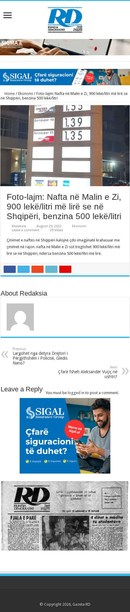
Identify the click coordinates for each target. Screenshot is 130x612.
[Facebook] (53, 597)
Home (9, 93)
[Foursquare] (76, 597)
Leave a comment (25, 230)
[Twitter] (59, 597)
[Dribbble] (70, 597)
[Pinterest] (65, 597)
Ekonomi (25, 93)
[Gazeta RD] (65, 18)
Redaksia (19, 226)
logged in (76, 392)
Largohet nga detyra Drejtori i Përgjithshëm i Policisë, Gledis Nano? (40, 356)
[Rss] (47, 597)
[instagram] (82, 597)
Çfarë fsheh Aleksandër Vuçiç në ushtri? (87, 372)
